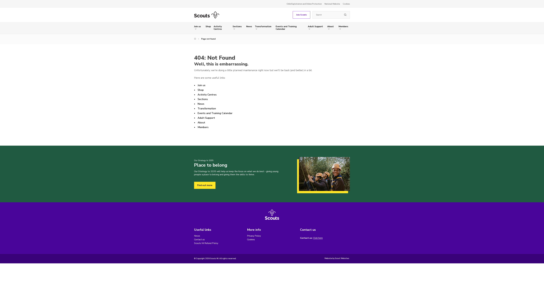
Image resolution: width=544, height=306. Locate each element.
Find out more (204, 185)
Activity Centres (218, 27)
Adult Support (315, 26)
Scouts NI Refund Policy (206, 243)
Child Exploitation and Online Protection (304, 4)
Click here (318, 238)
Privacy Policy (254, 235)
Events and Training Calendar (286, 27)
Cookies (346, 4)
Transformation (263, 26)
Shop (208, 26)
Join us (197, 26)
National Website (332, 4)
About (330, 26)
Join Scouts (301, 15)
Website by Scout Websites (336, 258)
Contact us (199, 239)
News (249, 26)
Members (343, 26)
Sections (237, 26)
